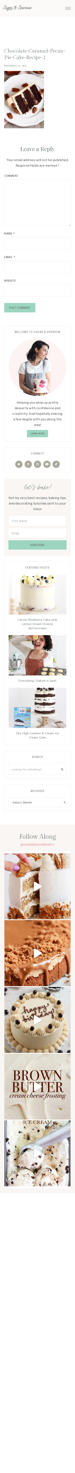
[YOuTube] (47, 464)
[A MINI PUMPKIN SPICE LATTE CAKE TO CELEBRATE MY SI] (37, 1020)
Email (9, 257)
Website (10, 280)
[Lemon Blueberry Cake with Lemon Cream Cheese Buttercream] (37, 595)
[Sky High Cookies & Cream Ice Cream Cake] (37, 709)
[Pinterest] (28, 464)
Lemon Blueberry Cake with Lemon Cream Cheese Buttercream (38, 624)
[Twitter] (19, 464)
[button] (68, 7)
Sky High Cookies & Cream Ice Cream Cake (37, 735)
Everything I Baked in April (37, 681)
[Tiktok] (56, 464)
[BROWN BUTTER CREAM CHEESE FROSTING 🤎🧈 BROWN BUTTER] (37, 1087)
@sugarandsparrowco (37, 844)
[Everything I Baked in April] (37, 656)
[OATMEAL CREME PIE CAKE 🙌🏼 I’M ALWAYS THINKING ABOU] (37, 886)
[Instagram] (37, 464)
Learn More (37, 433)
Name (9, 233)
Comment (11, 176)
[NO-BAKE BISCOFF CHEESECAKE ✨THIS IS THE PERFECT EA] (37, 953)
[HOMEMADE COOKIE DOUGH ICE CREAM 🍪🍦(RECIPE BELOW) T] (37, 1153)
